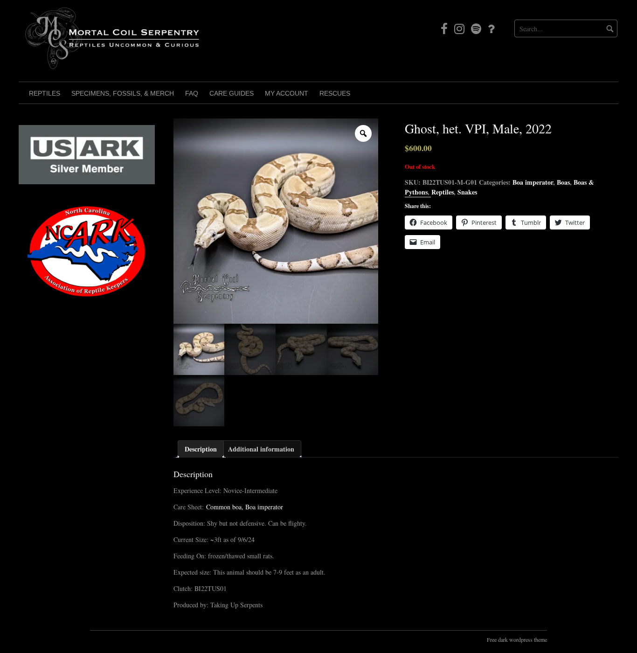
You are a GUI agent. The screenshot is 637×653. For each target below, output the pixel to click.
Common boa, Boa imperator (244, 506)
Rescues (334, 93)
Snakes (467, 192)
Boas (563, 182)
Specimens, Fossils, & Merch (122, 93)
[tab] (201, 449)
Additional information (261, 449)
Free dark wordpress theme (517, 639)
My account (286, 93)
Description (201, 449)
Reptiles (44, 93)
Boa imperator (532, 182)
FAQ (191, 93)
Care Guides (231, 93)
